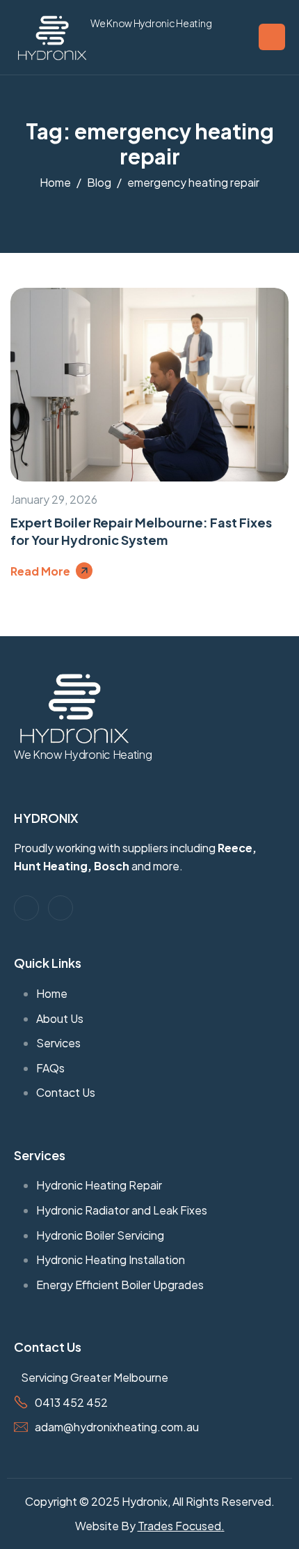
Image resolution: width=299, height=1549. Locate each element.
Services (39, 1155)
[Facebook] (26, 907)
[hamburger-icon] (272, 37)
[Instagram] (60, 907)
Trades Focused (179, 1525)
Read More (40, 571)
